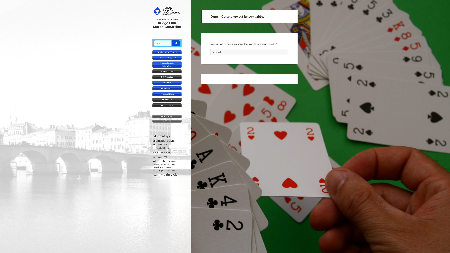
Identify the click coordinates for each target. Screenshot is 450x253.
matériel (155, 167)
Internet (171, 164)
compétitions (160, 148)
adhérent (158, 136)
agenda (169, 136)
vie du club (169, 174)
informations (161, 161)
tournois (170, 170)
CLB (165, 144)
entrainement (157, 157)
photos (156, 170)
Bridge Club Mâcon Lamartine (167, 25)
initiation (173, 161)
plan (163, 171)
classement (157, 144)
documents (161, 153)
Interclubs (163, 165)
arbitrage (158, 141)
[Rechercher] (176, 43)
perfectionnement (166, 167)
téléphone (156, 175)
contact (173, 149)
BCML (170, 141)
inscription (155, 165)
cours (177, 149)
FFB (166, 157)
